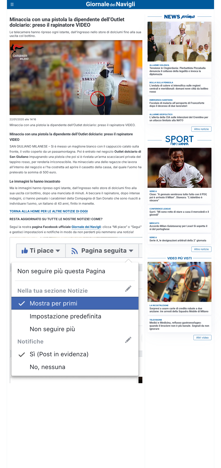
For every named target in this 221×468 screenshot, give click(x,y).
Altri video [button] (202, 337)
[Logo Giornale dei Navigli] (110, 5)
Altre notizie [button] (201, 129)
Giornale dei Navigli (86, 227)
